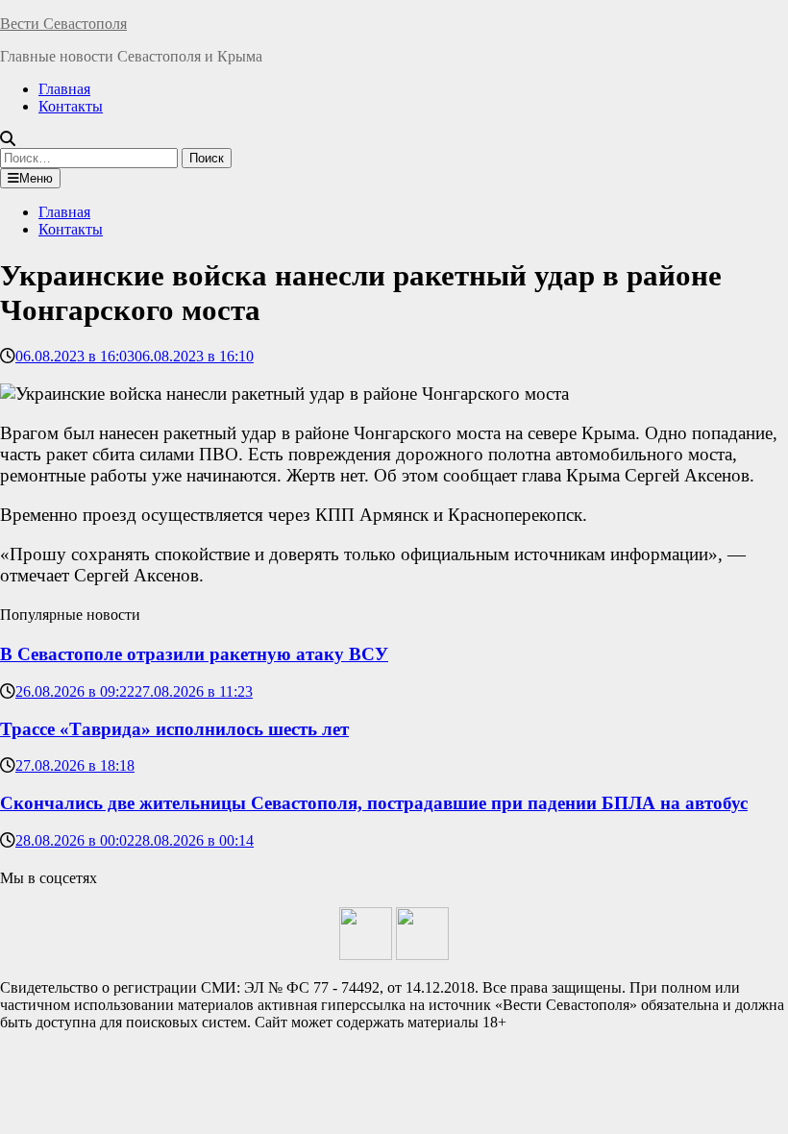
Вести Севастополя (63, 23)
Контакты (70, 106)
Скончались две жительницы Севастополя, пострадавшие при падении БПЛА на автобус (374, 803)
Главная (64, 89)
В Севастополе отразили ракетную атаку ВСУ (194, 654)
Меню (36, 178)
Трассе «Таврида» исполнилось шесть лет (174, 729)
